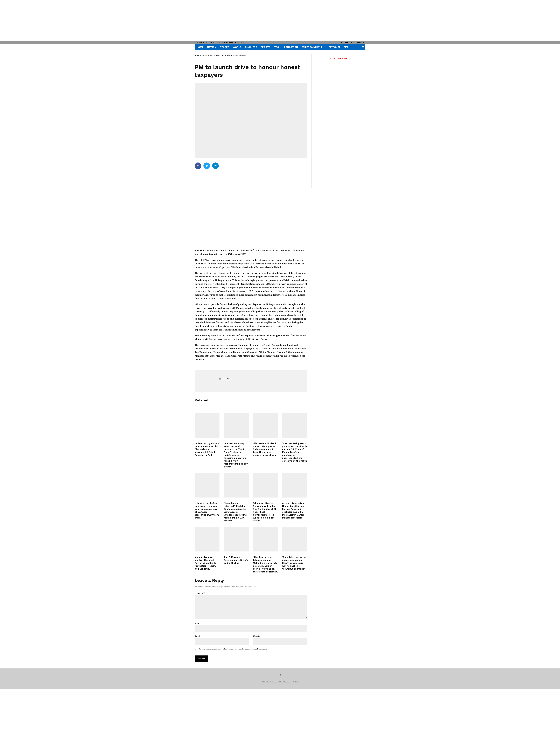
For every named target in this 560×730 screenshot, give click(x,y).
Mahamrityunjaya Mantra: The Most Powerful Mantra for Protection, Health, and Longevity (206, 563)
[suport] (294, 485)
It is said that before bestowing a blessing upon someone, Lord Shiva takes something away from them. (207, 510)
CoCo (222, 379)
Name (197, 623)
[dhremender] (265, 485)
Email (197, 636)
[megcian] (265, 539)
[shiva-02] (207, 485)
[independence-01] (236, 425)
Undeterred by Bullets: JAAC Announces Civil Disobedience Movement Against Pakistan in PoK (207, 449)
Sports (266, 47)
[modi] (236, 485)
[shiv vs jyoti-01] (236, 539)
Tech (277, 47)
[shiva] (207, 539)
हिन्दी (346, 47)
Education (291, 47)
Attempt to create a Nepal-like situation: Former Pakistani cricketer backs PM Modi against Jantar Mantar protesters (293, 510)
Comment (200, 593)
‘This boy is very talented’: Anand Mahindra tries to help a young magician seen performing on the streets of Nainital (265, 564)
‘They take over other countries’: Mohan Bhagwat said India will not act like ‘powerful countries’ (294, 563)
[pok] (207, 425)
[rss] (294, 539)
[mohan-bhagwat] (294, 425)
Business (251, 47)
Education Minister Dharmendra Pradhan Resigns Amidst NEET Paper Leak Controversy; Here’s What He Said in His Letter (264, 512)
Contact (239, 42)
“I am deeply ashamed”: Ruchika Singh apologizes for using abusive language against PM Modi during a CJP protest (235, 512)
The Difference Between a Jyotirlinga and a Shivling (236, 560)
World (237, 47)
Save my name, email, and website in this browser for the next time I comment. (233, 649)
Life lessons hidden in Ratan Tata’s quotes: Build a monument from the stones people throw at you (265, 449)
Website (256, 636)
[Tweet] (206, 165)
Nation (211, 47)
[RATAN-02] (265, 425)
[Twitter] (280, 675)
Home (200, 47)
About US (215, 42)
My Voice (335, 47)
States (224, 47)
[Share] (198, 165)
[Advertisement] (87, 20)
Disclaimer (227, 42)
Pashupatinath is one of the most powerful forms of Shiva (343, 147)
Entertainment (311, 47)
